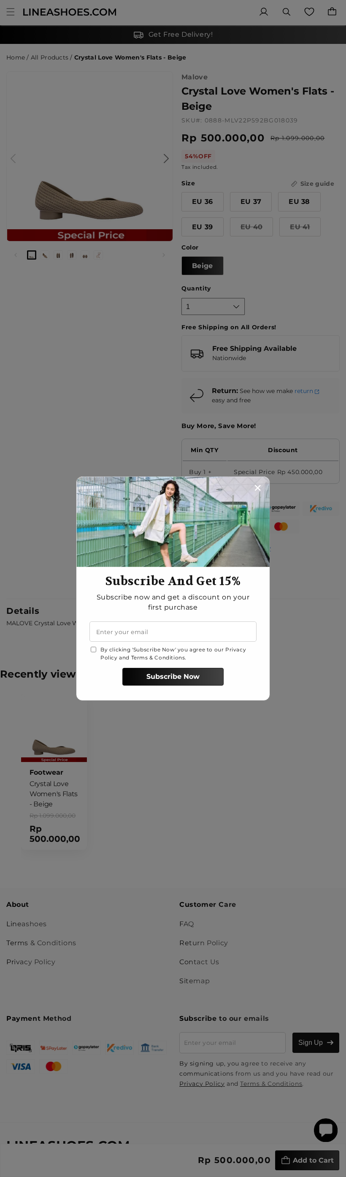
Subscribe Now (173, 677)
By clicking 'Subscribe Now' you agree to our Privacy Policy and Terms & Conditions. (173, 653)
